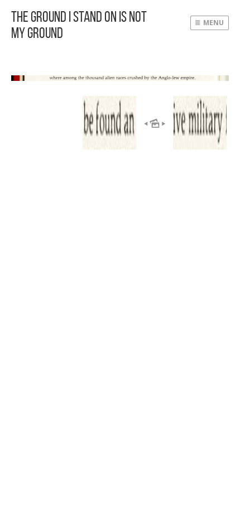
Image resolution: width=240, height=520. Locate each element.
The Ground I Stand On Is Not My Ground (79, 24)
